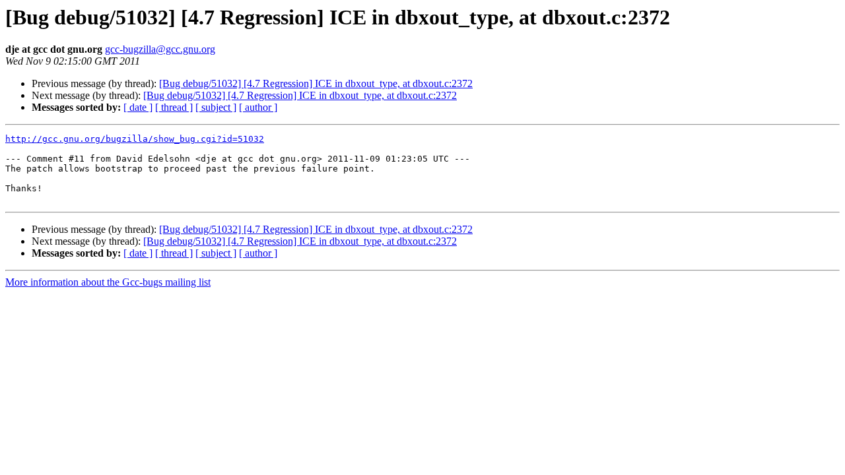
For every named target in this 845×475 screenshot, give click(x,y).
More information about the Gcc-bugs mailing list (108, 282)
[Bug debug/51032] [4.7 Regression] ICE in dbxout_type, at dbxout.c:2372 (316, 83)
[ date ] (137, 107)
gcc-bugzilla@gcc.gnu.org (160, 49)
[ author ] (258, 107)
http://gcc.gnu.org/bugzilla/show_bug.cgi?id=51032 (134, 139)
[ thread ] (174, 107)
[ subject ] (215, 107)
